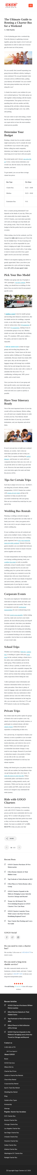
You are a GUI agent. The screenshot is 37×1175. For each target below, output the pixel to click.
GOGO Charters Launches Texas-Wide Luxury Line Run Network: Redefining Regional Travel (19, 913)
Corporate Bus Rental (11, 1083)
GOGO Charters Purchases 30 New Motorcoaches (19, 866)
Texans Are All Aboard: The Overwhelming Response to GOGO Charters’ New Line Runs (19, 903)
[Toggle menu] (31, 5)
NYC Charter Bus (9, 1116)
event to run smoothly (16, 615)
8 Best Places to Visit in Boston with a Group (20, 885)
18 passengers (25, 325)
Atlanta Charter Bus (10, 1149)
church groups (8, 727)
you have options (20, 282)
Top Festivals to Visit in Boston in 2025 (20, 879)
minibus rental (10, 314)
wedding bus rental (10, 562)
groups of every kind (13, 493)
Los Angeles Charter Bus (12, 1128)
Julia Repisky (10, 30)
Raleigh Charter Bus (10, 1157)
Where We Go (8, 1067)
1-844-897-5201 (17, 974)
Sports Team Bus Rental (12, 1088)
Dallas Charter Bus (10, 1145)
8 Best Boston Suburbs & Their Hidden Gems (18, 873)
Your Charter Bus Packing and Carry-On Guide (20, 922)
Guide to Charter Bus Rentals (13, 1075)
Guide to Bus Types (10, 1100)
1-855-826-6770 (26, 952)
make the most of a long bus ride (14, 776)
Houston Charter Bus (11, 1141)
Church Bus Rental (10, 1079)
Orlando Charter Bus (11, 1137)
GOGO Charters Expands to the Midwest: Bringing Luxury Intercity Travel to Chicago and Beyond (19, 893)
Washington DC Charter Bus (13, 1153)
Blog (5, 1096)
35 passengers (15, 328)
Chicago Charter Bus (11, 1124)
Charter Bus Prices (10, 1071)
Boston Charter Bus (10, 1120)
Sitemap (7, 1108)
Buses (6, 1059)
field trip (23, 652)
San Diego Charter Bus (11, 1132)
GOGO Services (9, 1063)
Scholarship (8, 1104)
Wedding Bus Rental (10, 1092)
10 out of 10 (18, 986)
